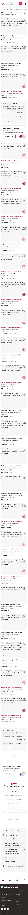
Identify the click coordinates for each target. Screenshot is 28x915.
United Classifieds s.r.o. (13, 913)
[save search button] (25, 13)
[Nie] (8, 120)
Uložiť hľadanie (9, 774)
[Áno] (4, 120)
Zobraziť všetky (14, 820)
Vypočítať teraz (9, 136)
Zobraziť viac (21, 112)
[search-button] (20, 3)
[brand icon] (2, 3)
